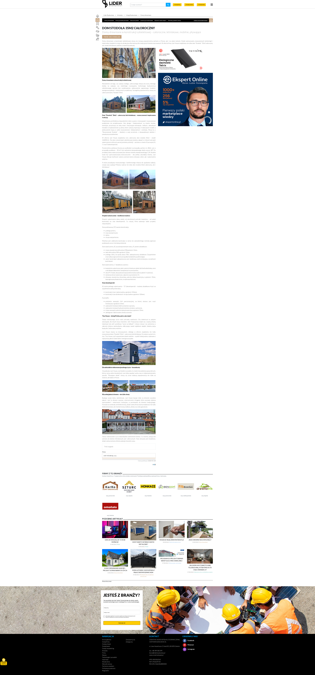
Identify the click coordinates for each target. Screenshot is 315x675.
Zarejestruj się (130, 639)
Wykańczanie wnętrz (160, 20)
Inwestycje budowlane (146, 20)
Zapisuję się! (121, 623)
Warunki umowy (107, 664)
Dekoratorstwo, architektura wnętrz (203, 572)
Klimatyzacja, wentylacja (175, 563)
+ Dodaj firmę (177, 4)
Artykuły (120, 15)
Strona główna (106, 639)
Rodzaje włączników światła (172, 540)
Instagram (190, 649)
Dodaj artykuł (106, 644)
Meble (118, 544)
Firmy (104, 653)
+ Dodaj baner (201, 4)
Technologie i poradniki (109, 657)
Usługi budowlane (131, 15)
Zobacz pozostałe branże (200, 20)
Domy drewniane (145, 15)
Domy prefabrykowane (122, 20)
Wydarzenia (106, 662)
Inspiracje (105, 659)
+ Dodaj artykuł (189, 4)
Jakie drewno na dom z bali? (200, 540)
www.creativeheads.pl (156, 655)
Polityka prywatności (108, 668)
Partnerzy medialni (108, 666)
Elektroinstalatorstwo (175, 542)
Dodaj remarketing (108, 648)
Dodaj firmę (106, 642)
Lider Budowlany (108, 15)
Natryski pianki (134, 20)
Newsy (104, 655)
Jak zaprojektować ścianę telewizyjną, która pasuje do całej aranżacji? (200, 567)
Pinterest (190, 645)
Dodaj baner (106, 646)
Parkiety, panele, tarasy (174, 20)
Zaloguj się (129, 642)
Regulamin (105, 670)
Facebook (190, 640)
